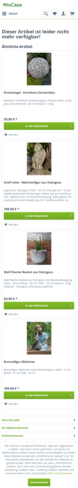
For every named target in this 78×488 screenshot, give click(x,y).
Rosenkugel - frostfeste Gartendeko (29, 93)
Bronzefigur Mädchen (19, 362)
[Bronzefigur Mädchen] (39, 338)
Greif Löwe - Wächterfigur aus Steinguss (32, 182)
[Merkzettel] (54, 13)
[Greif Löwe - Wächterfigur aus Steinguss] (39, 159)
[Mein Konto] (63, 13)
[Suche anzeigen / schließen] (45, 13)
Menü (13, 13)
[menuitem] (9, 13)
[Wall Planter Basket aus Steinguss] (39, 248)
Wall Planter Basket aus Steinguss (28, 272)
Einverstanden (39, 482)
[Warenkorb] (72, 13)
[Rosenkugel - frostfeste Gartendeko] (39, 69)
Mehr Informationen (60, 473)
